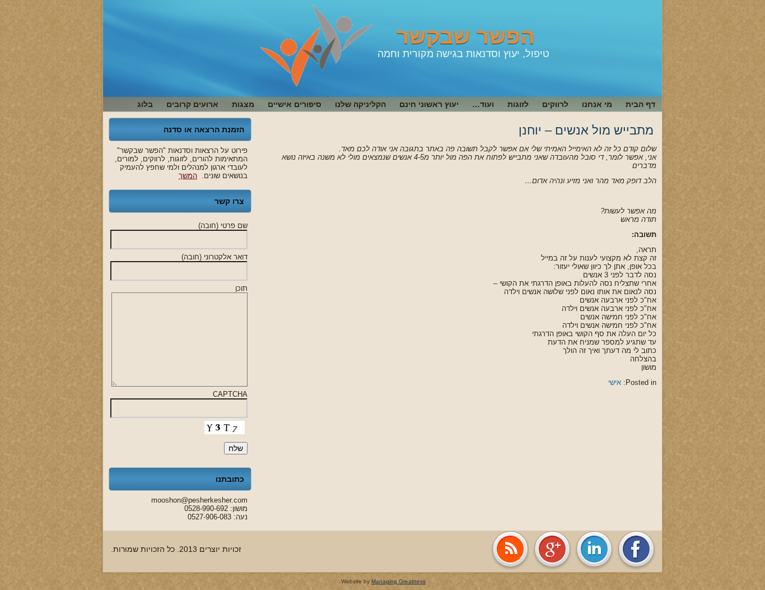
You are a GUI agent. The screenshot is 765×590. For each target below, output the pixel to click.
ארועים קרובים (192, 104)
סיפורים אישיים (294, 104)
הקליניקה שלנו (360, 104)
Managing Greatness (398, 581)
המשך (188, 175)
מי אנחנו (597, 104)
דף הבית (640, 104)
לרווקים (555, 104)
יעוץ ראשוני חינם (429, 104)
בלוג (145, 104)
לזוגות (518, 104)
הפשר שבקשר (466, 36)
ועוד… (483, 104)
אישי (614, 382)
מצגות (243, 104)
